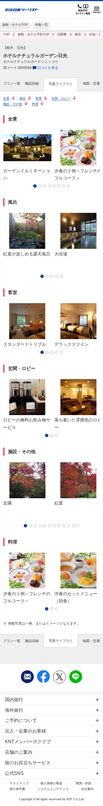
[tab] (11, 84)
